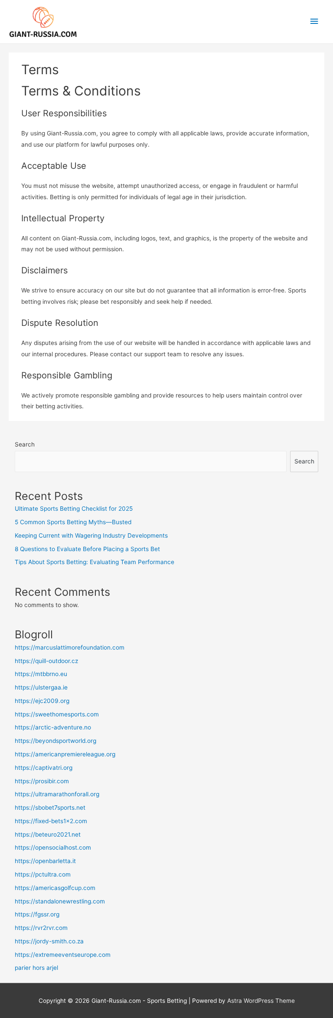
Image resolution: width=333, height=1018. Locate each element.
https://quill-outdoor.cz (46, 660)
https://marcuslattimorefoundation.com (69, 647)
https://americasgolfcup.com (55, 887)
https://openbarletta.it (45, 860)
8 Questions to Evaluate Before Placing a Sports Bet (87, 548)
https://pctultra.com (43, 874)
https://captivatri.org (43, 767)
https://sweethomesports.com (57, 714)
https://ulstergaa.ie (41, 687)
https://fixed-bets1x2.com (51, 821)
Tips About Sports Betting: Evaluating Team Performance (94, 561)
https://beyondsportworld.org (55, 740)
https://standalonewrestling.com (60, 901)
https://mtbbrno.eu (41, 673)
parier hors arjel (36, 967)
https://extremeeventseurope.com (63, 954)
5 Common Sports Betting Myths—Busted (73, 522)
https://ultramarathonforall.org (57, 794)
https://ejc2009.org (42, 700)
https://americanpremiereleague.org (65, 754)
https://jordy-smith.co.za (49, 941)
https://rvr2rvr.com (41, 927)
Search (25, 444)
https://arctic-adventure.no (53, 727)
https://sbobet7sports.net (50, 807)
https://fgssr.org (37, 914)
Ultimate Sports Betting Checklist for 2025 (74, 508)
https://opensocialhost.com (53, 847)
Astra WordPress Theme (261, 1000)
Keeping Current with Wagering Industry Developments (91, 535)
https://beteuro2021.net (48, 834)
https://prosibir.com (42, 781)
